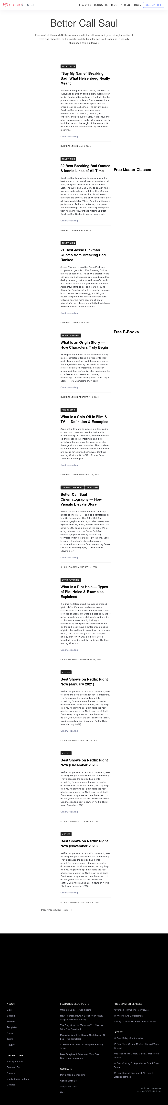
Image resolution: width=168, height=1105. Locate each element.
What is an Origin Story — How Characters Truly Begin (84, 345)
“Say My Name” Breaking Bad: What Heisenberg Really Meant (85, 78)
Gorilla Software (68, 1080)
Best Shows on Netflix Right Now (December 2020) (84, 762)
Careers (11, 1073)
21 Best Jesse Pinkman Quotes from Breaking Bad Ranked (83, 254)
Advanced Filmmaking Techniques (131, 1009)
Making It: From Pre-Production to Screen (135, 1021)
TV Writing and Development (128, 1015)
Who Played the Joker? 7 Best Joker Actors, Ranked (137, 1055)
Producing (68, 410)
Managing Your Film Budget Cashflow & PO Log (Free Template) (82, 1036)
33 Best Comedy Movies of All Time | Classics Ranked (133, 1074)
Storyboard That (68, 1086)
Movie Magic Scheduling (72, 1074)
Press (10, 1033)
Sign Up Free (154, 4)
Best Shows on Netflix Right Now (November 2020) (84, 843)
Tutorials (11, 1021)
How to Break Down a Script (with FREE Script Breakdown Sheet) (81, 1017)
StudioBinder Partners (18, 1078)
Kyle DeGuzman (69, 146)
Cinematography (72, 487)
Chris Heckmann (70, 567)
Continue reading (69, 136)
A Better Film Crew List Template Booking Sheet (81, 1046)
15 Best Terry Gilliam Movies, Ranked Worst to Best (136, 1045)
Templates (12, 1027)
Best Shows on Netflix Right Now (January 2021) (84, 681)
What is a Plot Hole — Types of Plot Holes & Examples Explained (84, 591)
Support (11, 1015)
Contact (11, 1084)
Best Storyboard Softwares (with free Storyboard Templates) (79, 1056)
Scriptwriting (71, 335)
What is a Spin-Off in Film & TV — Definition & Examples (84, 419)
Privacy (11, 1044)
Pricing (125, 4)
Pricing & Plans (15, 1061)
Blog (9, 1009)
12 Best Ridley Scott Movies (128, 1038)
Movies (66, 672)
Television (68, 66)
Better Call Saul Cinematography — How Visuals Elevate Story (81, 499)
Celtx (63, 1092)
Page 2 (52, 909)
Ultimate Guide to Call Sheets (75, 1009)
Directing (92, 487)
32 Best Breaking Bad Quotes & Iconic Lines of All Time (85, 168)
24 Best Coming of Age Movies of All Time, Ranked (136, 1065)
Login (137, 4)
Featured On (13, 1067)
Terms (10, 1038)
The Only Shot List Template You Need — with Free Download (81, 1027)
